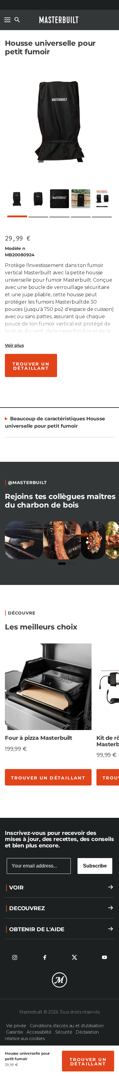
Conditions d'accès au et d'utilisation (66, 1025)
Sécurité (64, 1032)
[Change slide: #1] (8, 797)
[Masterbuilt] (59, 20)
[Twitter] (74, 957)
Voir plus (14, 345)
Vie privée (16, 1025)
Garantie (15, 1032)
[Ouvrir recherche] (17, 19)
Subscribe (95, 865)
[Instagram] (14, 957)
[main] (59, 399)
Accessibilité (39, 1032)
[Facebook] (44, 957)
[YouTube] (104, 957)
